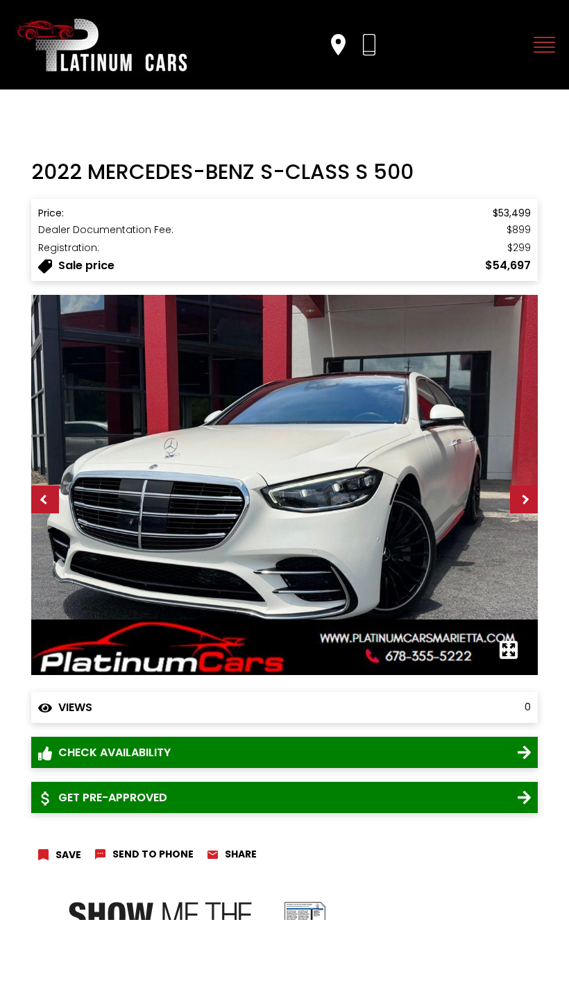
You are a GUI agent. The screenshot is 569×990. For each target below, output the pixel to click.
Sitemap (187, 966)
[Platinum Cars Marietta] (104, 45)
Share (241, 854)
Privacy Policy (59, 966)
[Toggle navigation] (541, 45)
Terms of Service (128, 966)
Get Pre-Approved (111, 797)
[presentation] (45, 499)
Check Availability (113, 752)
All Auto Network (505, 948)
